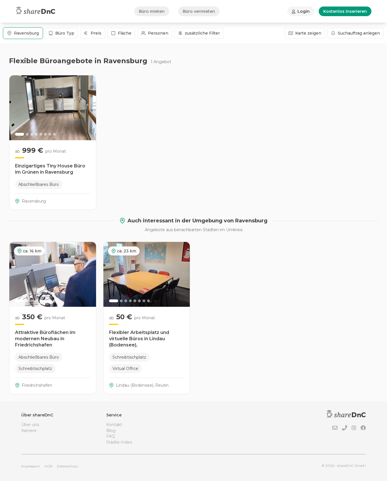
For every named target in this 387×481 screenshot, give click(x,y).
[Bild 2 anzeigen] (27, 134)
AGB (48, 466)
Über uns (30, 424)
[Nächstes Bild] (89, 108)
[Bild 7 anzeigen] (49, 134)
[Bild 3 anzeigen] (31, 134)
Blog (111, 430)
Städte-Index (119, 442)
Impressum (30, 466)
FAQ (110, 436)
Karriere (29, 430)
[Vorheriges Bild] (17, 108)
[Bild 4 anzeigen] (36, 134)
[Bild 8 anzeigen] (54, 134)
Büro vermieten (199, 11)
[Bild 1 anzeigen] (19, 134)
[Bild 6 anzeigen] (45, 134)
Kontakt (114, 424)
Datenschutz (67, 466)
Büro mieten (152, 11)
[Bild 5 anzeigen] (40, 134)
